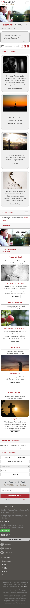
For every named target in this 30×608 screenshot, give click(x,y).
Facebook (8, 544)
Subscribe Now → (15, 496)
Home (4, 575)
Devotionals (6, 561)
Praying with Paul (15, 257)
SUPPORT (4, 522)
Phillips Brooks (15, 88)
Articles (4, 568)
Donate (5, 531)
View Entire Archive (15, 461)
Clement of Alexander (15, 123)
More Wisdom (15, 382)
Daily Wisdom (15, 347)
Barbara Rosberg (15, 204)
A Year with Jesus (15, 392)
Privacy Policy (22, 499)
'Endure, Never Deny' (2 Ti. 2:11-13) (15, 283)
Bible (4, 565)
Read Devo (15, 341)
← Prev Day (7, 457)
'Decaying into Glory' (15, 419)
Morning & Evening (15, 302)
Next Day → (22, 457)
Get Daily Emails (15, 539)
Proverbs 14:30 (15, 373)
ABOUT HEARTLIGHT (10, 507)
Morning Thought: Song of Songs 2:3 (15, 328)
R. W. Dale (15, 163)
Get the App (8, 548)
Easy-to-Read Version (16, 591)
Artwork (5, 571)
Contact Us (8, 552)
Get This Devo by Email (11, 46)
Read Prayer (15, 296)
